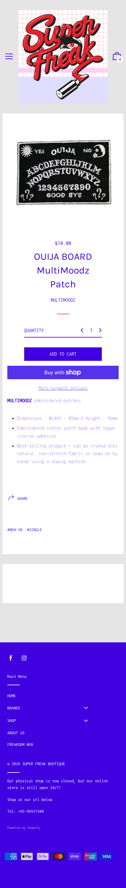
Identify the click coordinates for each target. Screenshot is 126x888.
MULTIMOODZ (63, 300)
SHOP (11, 720)
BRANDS (13, 708)
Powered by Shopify (23, 827)
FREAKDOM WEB (20, 744)
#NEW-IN (14, 529)
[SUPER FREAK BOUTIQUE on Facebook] (10, 658)
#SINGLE (34, 529)
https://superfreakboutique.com (86, 799)
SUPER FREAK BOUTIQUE (43, 763)
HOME (11, 695)
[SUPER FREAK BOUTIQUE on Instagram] (24, 658)
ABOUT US (15, 733)
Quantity (34, 330)
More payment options (63, 388)
